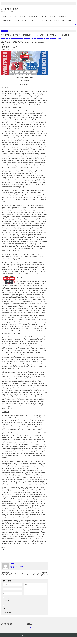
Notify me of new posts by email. (6, 607)
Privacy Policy (67, 20)
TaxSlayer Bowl (37, 38)
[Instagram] (11, 568)
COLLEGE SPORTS (28, 38)
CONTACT (57, 20)
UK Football (53, 38)
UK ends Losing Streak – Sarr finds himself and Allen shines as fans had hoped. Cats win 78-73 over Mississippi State (37, 574)
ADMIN (59, 38)
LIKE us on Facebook (6, 624)
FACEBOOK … (14, 49)
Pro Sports (52, 16)
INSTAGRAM (12, 47)
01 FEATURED (18, 31)
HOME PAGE (12, 31)
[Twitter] (13, 568)
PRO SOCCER (25, 20)
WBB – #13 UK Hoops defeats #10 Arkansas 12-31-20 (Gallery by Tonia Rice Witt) (12, 574)
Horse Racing (6, 20)
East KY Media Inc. (39, 635)
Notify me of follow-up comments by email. (7, 600)
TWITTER (15, 46)
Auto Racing (63, 16)
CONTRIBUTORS (47, 20)
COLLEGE (43, 16)
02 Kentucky (12, 38)
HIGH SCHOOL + (33, 16)
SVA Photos (36, 20)
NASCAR (16, 20)
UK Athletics (46, 38)
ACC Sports (22, 16)
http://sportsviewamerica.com (16, 566)
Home (4, 16)
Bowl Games (20, 38)
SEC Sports (12, 16)
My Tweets (29, 627)
